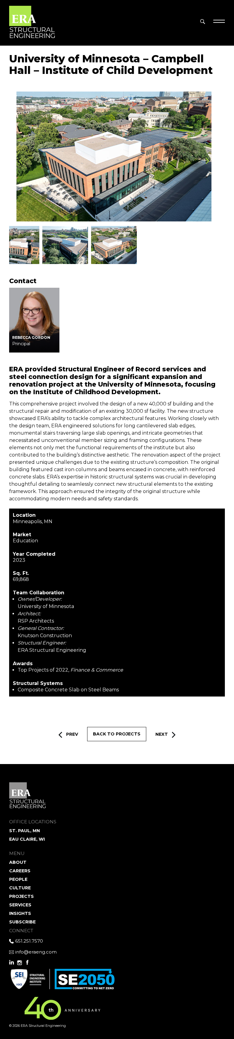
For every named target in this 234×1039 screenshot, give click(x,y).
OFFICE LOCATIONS (32, 822)
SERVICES (20, 905)
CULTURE (20, 888)
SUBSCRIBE (22, 922)
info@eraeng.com (36, 952)
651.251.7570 (29, 941)
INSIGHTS (20, 913)
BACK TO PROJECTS (116, 734)
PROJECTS (21, 896)
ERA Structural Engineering (32, 21)
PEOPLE (18, 879)
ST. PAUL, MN (24, 830)
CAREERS (19, 871)
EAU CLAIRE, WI (27, 839)
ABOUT (18, 862)
